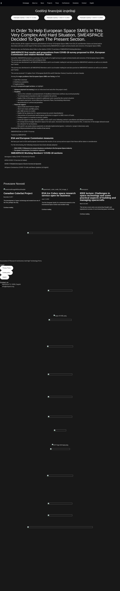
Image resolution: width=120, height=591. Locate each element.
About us (34, 3)
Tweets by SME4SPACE (18, 135)
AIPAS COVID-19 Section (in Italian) (15, 160)
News (42, 3)
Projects (49, 3)
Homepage (26, 3)
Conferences (65, 3)
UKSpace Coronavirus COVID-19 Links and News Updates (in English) (26, 167)
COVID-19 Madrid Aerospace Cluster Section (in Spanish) (22, 164)
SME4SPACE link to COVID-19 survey (22, 131)
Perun (57, 3)
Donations (76, 3)
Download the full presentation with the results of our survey (30, 128)
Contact (84, 3)
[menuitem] (91, 3)
